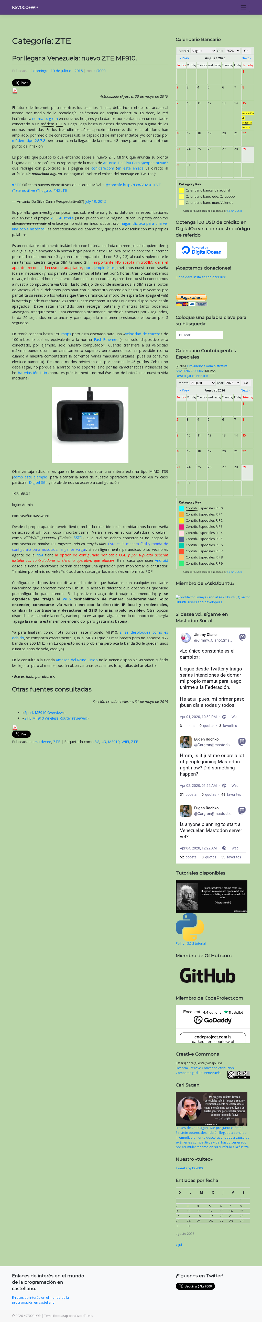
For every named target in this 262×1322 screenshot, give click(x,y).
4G (103, 741)
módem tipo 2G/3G (28, 140)
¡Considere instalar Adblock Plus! (201, 277)
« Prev (184, 58)
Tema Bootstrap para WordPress (68, 1316)
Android (161, 560)
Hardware (43, 741)
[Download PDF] (15, 90)
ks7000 (99, 70)
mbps (66, 333)
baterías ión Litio (32, 372)
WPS (67, 599)
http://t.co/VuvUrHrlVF (142, 184)
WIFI (125, 741)
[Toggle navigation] (243, 7)
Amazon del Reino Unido (77, 659)
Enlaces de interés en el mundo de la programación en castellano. (40, 1300)
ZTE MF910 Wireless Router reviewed (55, 718)
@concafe (113, 184)
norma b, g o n (45, 118)
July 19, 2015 (95, 201)
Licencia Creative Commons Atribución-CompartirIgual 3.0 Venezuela (205, 1070)
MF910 (113, 741)
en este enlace (130, 168)
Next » (246, 58)
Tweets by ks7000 (189, 1168)
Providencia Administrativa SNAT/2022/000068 (201, 368)
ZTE (56, 741)
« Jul (179, 1245)
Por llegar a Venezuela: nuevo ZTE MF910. (74, 58)
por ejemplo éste (99, 267)
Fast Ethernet (106, 339)
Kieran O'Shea (234, 210)
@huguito (44, 190)
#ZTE (16, 184)
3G (37, 482)
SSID (77, 538)
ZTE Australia (62, 218)
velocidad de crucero (142, 333)
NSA (39, 555)
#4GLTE (60, 190)
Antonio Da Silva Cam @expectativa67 (135, 162)
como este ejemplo (30, 477)
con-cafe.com (102, 168)
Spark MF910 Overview (43, 712)
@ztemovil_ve (23, 190)
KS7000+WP (25, 7)
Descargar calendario (192, 376)
